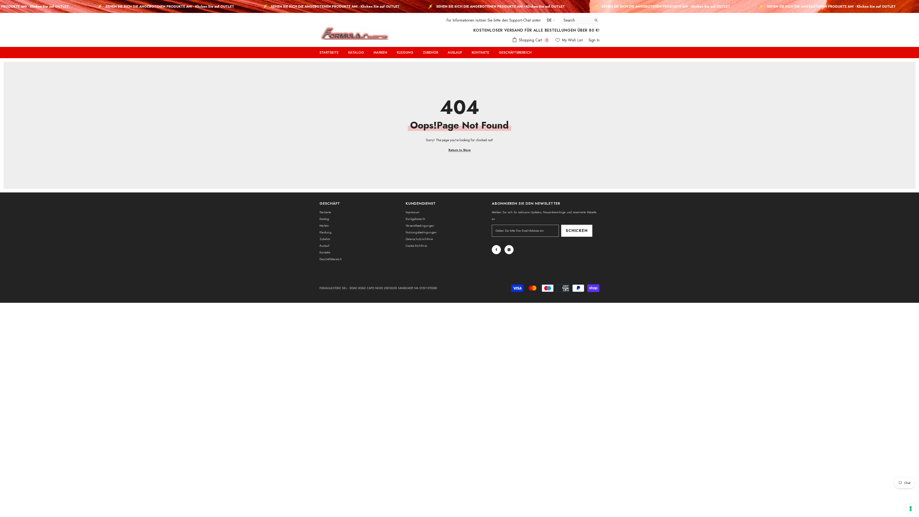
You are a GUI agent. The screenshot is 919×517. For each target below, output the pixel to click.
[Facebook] (496, 249)
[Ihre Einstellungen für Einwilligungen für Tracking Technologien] (910, 508)
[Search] (580, 20)
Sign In (594, 40)
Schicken (577, 230)
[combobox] (576, 20)
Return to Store (459, 150)
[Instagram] (509, 249)
